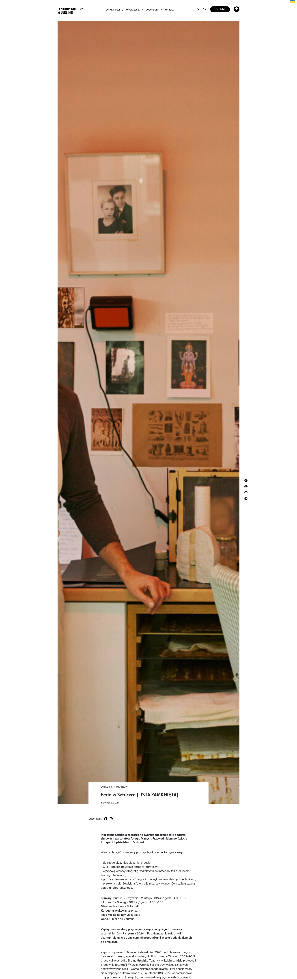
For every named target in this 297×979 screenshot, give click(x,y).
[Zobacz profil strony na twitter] (246, 498)
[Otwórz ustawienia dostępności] (236, 9)
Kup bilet (220, 9)
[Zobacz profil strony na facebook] (246, 480)
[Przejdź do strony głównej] (70, 10)
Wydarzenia (133, 9)
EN (204, 9)
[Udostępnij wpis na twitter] (111, 818)
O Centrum (152, 9)
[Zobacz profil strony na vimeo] (246, 492)
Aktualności (113, 9)
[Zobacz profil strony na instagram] (246, 486)
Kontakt (169, 9)
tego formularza (171, 929)
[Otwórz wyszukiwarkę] (198, 9)
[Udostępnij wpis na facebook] (105, 818)
